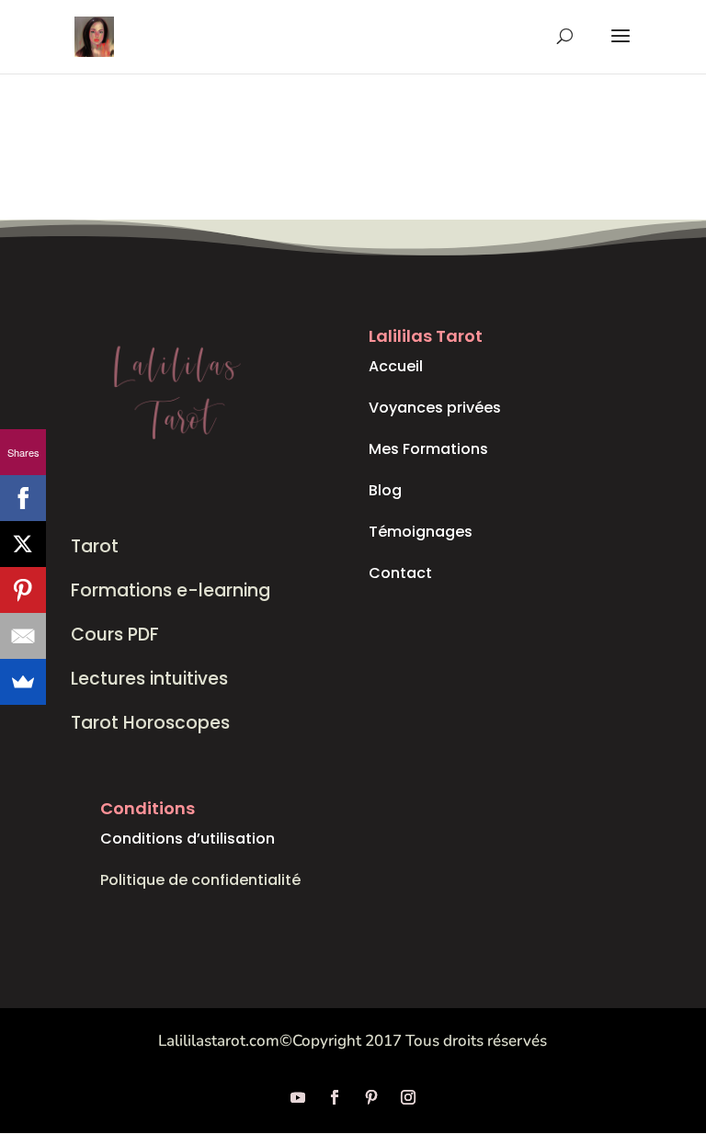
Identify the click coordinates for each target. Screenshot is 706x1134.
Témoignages (421, 531)
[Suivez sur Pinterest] (371, 1097)
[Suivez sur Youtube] (298, 1097)
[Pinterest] (23, 590)
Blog (385, 490)
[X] (23, 544)
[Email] (23, 636)
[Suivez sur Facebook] (334, 1097)
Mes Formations (428, 448)
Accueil (396, 366)
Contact (400, 573)
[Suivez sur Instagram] (408, 1097)
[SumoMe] (23, 682)
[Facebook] (23, 498)
